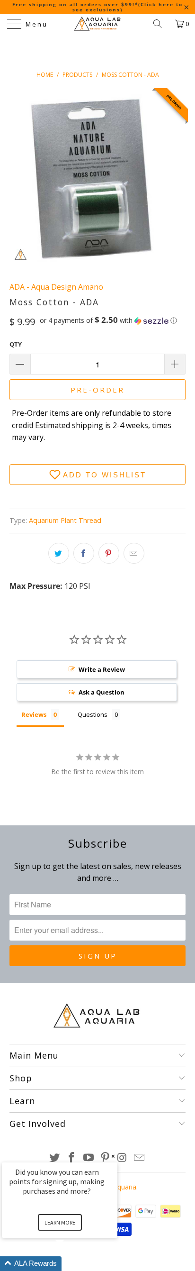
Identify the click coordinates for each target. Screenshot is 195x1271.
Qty (15, 344)
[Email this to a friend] (134, 553)
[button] (108, 320)
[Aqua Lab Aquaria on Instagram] (122, 1158)
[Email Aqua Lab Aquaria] (139, 1158)
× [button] (113, 1156)
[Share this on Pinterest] (108, 553)
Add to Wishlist (104, 475)
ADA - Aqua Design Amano (56, 287)
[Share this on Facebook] (83, 553)
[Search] (160, 23)
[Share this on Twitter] (58, 553)
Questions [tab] (92, 714)
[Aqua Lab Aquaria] (97, 23)
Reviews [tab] (33, 714)
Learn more (59, 1222)
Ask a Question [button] (101, 692)
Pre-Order (97, 389)
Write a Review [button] (102, 669)
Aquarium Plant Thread (65, 520)
